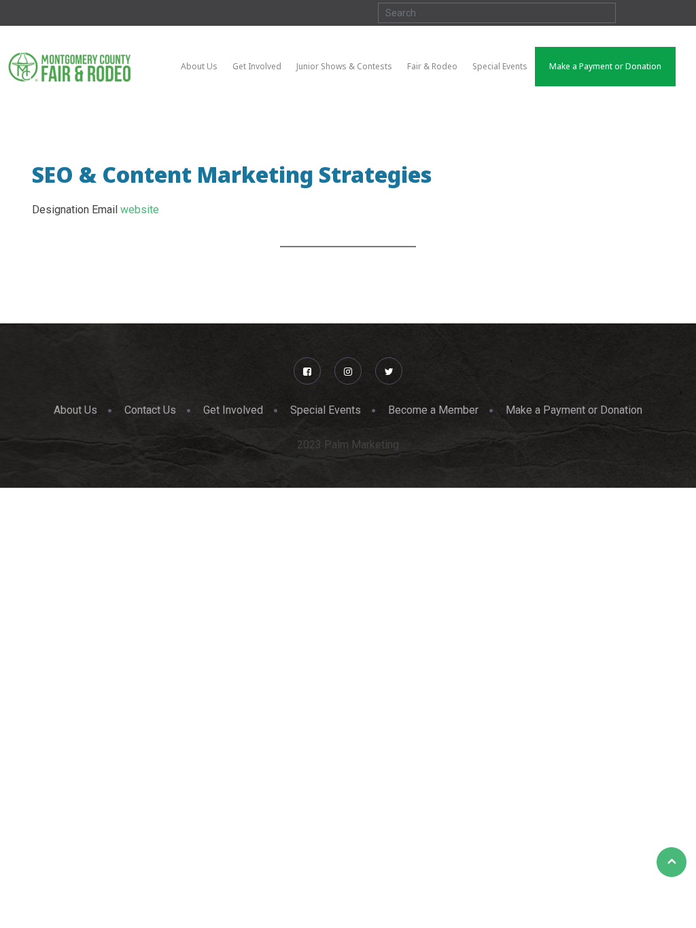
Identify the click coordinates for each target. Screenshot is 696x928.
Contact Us (150, 410)
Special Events (325, 410)
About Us (75, 410)
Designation (60, 209)
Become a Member (433, 410)
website (139, 209)
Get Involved (233, 410)
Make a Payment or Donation (574, 410)
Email (105, 209)
